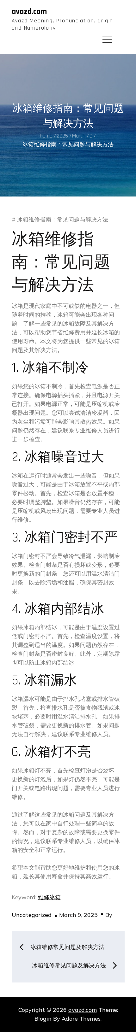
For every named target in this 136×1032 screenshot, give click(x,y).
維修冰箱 (49, 897)
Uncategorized (32, 914)
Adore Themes (81, 1018)
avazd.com (29, 11)
